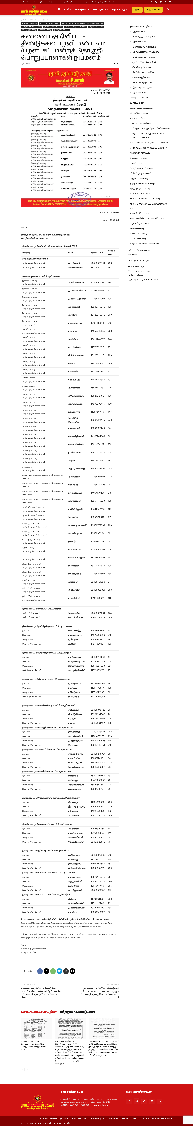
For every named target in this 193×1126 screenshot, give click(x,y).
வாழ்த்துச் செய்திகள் (145, 36)
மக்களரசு (84, 2)
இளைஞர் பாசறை (52, 23)
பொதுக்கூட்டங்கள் (139, 97)
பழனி (42, 23)
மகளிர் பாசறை (67, 23)
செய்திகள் (81, 9)
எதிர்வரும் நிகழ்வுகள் (145, 47)
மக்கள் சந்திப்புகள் (141, 77)
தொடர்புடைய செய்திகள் (39, 1012)
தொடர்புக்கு (118, 9)
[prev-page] (23, 1069)
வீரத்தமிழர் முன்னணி (95, 23)
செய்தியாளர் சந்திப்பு (143, 72)
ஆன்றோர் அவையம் (140, 153)
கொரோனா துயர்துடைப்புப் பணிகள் (150, 142)
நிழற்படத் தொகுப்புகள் (139, 271)
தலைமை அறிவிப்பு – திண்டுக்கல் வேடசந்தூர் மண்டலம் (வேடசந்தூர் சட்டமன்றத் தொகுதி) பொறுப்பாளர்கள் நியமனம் (99, 993)
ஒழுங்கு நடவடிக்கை (145, 57)
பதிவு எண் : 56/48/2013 (29, 2)
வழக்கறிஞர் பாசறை (29, 30)
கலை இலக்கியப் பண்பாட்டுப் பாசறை (148, 218)
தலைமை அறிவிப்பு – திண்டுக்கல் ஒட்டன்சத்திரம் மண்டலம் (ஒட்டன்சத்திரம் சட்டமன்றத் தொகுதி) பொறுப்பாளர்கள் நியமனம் (42, 993)
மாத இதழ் (126, 1118)
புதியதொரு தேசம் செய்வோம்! (102, 2)
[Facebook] (152, 2)
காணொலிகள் (135, 275)
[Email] (72, 971)
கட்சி (66, 9)
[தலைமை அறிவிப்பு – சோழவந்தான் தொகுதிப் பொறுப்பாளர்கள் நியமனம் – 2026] (36, 1028)
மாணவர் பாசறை (45, 30)
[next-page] (27, 1069)
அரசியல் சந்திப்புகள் (142, 82)
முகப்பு (24, 19)
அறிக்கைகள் (139, 31)
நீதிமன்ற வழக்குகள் (142, 87)
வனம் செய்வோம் (141, 193)
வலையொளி (113, 1118)
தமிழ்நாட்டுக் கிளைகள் (139, 250)
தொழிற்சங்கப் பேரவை (141, 168)
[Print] (66, 971)
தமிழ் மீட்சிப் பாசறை (96, 27)
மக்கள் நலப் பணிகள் (140, 123)
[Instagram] (156, 2)
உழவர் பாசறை (137, 228)
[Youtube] (170, 2)
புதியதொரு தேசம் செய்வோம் (143, 279)
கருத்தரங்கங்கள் (138, 118)
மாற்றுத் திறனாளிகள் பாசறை (144, 243)
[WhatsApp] (53, 971)
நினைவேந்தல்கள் (139, 113)
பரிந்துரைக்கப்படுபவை (77, 1012)
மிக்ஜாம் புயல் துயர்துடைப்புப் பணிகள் (151, 128)
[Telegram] (161, 2)
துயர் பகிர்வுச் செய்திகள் (144, 62)
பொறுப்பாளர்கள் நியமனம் (32, 27)
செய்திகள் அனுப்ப (97, 1118)
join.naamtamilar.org (99, 1105)
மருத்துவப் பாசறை (139, 178)
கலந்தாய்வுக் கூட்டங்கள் (141, 108)
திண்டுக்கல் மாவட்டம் (61, 30)
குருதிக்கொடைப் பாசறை (53, 27)
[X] (165, 2)
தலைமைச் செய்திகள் (29, 23)
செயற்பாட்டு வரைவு (139, 260)
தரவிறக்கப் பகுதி (136, 266)
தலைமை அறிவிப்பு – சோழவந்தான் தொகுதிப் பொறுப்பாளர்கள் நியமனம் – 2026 (34, 1045)
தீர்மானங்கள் (139, 92)
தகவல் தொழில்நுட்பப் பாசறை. (75, 27)
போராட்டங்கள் (137, 103)
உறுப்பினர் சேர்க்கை (48, 1118)
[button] (168, 9)
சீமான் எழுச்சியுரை (141, 67)
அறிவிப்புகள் (80, 23)
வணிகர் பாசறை (138, 238)
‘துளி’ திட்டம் (65, 1118)
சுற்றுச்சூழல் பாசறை (140, 188)
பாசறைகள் (99, 9)
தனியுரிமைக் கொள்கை (162, 1118)
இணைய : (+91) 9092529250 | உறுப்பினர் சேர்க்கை (59, 2)
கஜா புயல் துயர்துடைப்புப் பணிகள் (149, 148)
